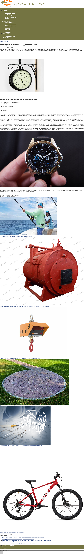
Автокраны (7, 11)
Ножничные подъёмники (10, 13)
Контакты (4, 548)
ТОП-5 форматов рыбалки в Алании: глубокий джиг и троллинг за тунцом (16, 236)
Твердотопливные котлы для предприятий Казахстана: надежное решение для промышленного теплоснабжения (24, 306)
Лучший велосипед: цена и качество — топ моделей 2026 (12, 532)
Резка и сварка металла (10, 36)
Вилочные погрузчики (9, 22)
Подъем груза (5, 10)
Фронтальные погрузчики (10, 24)
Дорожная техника (6, 21)
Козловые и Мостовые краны (11, 17)
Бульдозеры (7, 29)
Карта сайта (4, 546)
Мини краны (7, 18)
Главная (4, 9)
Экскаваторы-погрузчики (10, 26)
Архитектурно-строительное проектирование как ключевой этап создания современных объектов (21, 445)
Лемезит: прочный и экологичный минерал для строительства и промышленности (17, 405)
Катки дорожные (8, 32)
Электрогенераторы (9, 34)
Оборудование (5, 33)
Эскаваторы (7, 28)
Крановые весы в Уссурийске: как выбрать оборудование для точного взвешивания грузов (20, 358)
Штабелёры (7, 14)
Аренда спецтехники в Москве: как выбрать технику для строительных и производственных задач (23, 537)
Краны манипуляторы (9, 19)
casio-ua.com (40, 51)
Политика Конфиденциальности (9, 545)
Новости (4, 39)
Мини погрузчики (8, 25)
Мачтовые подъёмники (10, 15)
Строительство (5, 37)
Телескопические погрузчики (11, 30)
